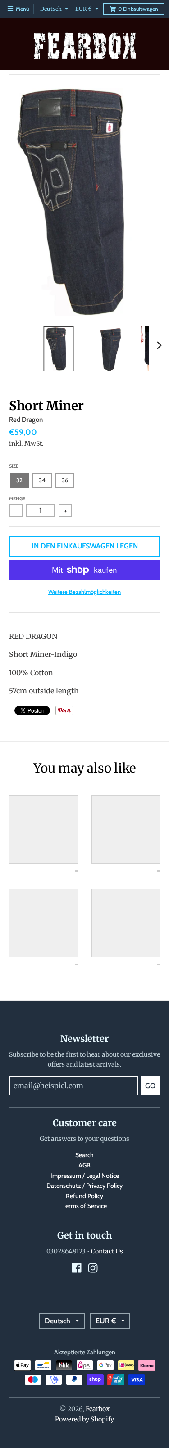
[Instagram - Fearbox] (92, 1267)
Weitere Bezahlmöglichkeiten (84, 591)
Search (84, 1155)
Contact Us (107, 1251)
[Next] (159, 345)
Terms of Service (84, 1206)
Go (150, 1085)
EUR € (83, 8)
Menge (17, 498)
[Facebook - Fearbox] (76, 1267)
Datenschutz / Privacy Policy (84, 1185)
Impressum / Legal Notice (84, 1176)
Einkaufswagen (138, 8)
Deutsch (51, 8)
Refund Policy (84, 1196)
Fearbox (98, 1409)
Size (13, 466)
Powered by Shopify (84, 1419)
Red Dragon (26, 420)
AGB (84, 1165)
